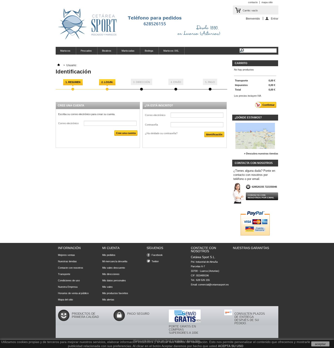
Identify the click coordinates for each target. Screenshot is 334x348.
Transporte (64, 274)
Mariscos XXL (171, 50)
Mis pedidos (108, 255)
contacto (253, 2)
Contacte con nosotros (70, 267)
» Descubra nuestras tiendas (261, 153)
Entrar (274, 18)
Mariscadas (128, 50)
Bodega (149, 50)
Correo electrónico (68, 123)
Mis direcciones (111, 274)
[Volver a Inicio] (59, 65)
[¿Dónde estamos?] (255, 148)
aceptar (320, 344)
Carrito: (250, 10)
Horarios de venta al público (73, 293)
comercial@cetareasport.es (213, 284)
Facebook (157, 255)
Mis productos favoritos (115, 293)
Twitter (155, 261)
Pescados (86, 50)
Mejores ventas (66, 255)
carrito (241, 63)
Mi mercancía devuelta (114, 261)
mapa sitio (267, 2)
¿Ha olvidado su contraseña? (161, 133)
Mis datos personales (114, 280)
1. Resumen (72, 82)
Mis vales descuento (113, 267)
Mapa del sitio (65, 299)
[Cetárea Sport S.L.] (141, 24)
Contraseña (151, 124)
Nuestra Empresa (67, 286)
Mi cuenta (111, 248)
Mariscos (65, 50)
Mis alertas (108, 299)
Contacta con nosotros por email (261, 196)
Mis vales (107, 286)
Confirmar (268, 104)
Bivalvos (106, 50)
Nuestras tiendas (67, 261)
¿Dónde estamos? (248, 117)
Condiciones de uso (69, 280)
